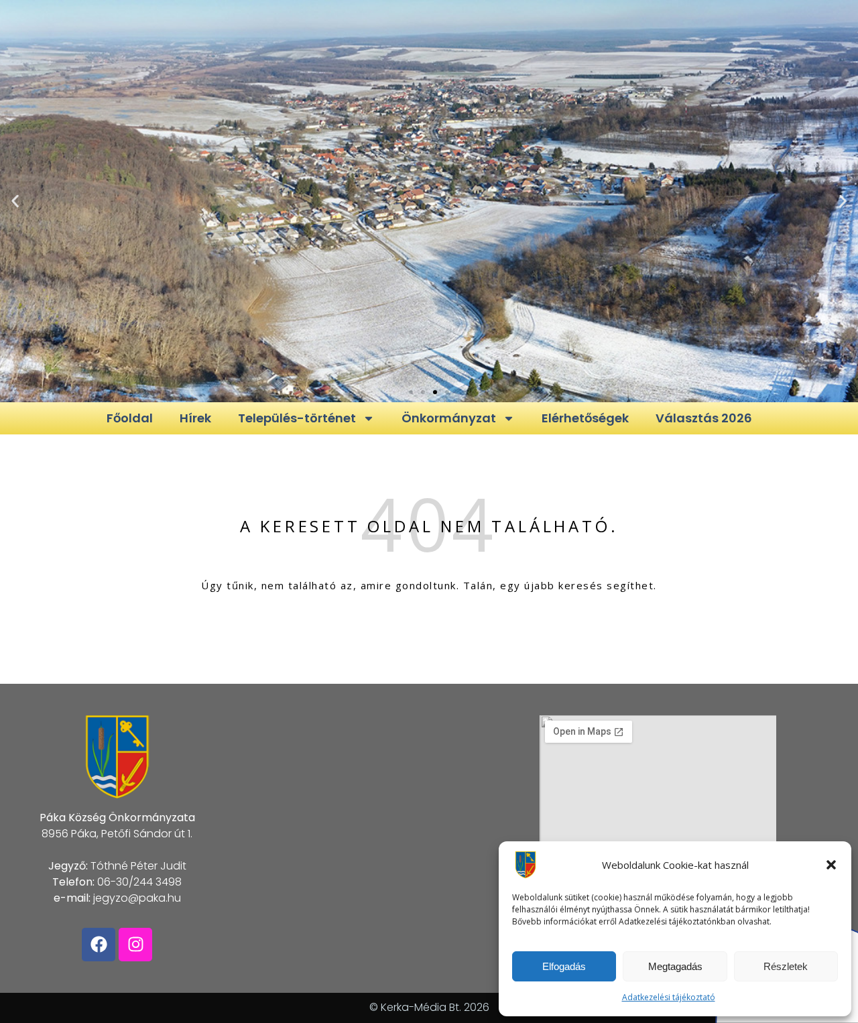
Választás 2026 (704, 418)
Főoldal (130, 418)
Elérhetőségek (585, 418)
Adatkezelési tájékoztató (668, 997)
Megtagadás (675, 966)
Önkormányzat (449, 418)
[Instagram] (135, 944)
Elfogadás (564, 966)
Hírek (195, 418)
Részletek (785, 966)
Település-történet (297, 418)
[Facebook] (98, 944)
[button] (831, 864)
